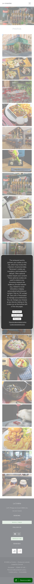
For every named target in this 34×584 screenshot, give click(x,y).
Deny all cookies (17, 315)
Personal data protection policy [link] (17, 322)
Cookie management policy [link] (17, 325)
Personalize (17, 319)
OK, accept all (17, 312)
